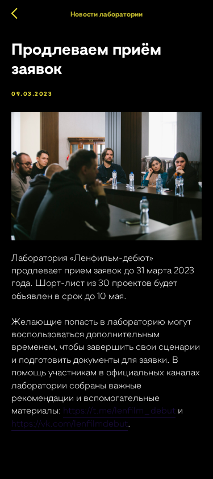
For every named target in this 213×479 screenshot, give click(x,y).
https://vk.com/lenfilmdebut (69, 423)
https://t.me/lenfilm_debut (119, 410)
